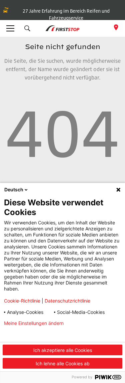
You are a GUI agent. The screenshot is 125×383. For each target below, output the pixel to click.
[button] (27, 28)
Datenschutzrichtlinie (67, 301)
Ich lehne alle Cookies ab (63, 363)
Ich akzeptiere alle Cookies (62, 350)
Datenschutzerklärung (28, 334)
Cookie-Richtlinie (22, 301)
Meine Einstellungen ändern (34, 323)
